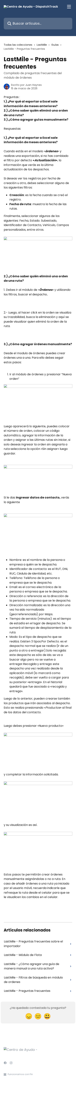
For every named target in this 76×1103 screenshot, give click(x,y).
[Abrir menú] (69, 6)
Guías (55, 45)
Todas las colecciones (18, 45)
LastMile (42, 45)
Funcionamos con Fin (20, 1074)
